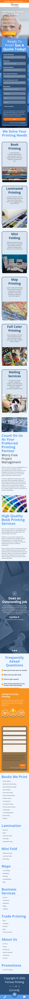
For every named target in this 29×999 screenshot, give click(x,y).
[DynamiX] (14, 990)
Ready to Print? (9, 33)
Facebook (10, 986)
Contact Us (24, 997)
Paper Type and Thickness (10, 73)
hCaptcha (23, 122)
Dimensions (6, 61)
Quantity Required (8, 67)
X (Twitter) (13, 986)
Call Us (4, 997)
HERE (8, 1)
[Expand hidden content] (25, 1)
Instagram (19, 986)
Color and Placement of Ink (10, 80)
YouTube (16, 986)
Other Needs (6, 86)
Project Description (8, 54)
